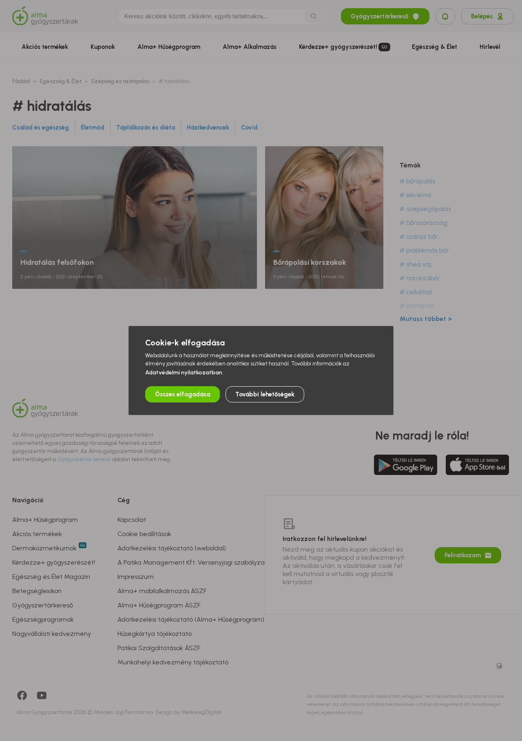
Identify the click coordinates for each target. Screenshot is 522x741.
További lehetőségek (264, 394)
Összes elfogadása (182, 394)
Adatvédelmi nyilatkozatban (183, 372)
